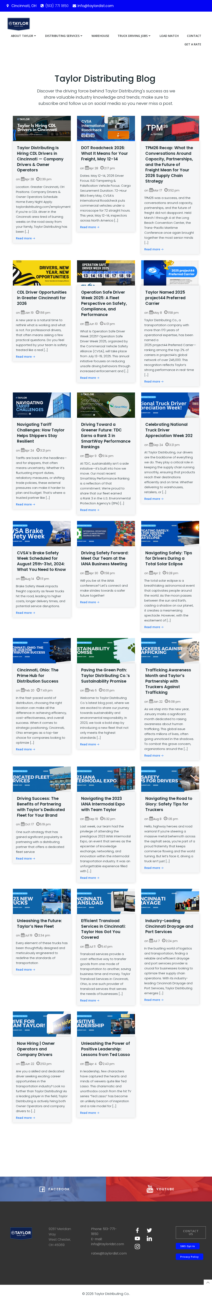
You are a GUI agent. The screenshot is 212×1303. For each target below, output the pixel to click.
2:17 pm (109, 168)
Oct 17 (29, 824)
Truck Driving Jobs (133, 36)
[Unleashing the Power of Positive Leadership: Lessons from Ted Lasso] (106, 1024)
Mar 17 (157, 190)
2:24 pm (172, 941)
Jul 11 (92, 947)
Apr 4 (93, 1064)
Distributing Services (62, 36)
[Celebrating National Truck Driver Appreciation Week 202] (170, 404)
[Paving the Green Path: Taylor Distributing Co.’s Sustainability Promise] (106, 650)
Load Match (169, 36)
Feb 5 (93, 690)
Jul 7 (156, 941)
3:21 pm (45, 450)
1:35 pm (172, 819)
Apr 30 (93, 573)
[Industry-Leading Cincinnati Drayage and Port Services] (170, 901)
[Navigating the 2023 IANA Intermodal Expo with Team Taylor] (106, 778)
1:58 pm (173, 313)
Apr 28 (29, 179)
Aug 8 (157, 819)
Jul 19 (28, 935)
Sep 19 (93, 819)
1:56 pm (45, 313)
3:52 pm (173, 190)
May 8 (157, 313)
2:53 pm (46, 1064)
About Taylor (22, 36)
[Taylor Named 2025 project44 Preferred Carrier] (170, 272)
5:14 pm (107, 456)
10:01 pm (108, 690)
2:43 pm (108, 1064)
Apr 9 (92, 456)
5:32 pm (109, 819)
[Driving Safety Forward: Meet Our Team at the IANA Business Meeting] (106, 533)
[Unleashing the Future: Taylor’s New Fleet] (42, 901)
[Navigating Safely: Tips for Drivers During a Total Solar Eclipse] (170, 533)
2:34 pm (44, 935)
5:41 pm (106, 947)
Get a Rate (192, 44)
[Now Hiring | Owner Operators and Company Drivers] (42, 1024)
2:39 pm (46, 179)
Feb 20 (29, 690)
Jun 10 (93, 324)
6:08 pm (175, 702)
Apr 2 (156, 573)
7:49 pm (46, 690)
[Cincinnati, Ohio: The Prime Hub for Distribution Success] (42, 650)
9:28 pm (172, 573)
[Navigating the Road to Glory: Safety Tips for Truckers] (170, 778)
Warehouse (100, 36)
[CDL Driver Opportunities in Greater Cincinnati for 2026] (42, 272)
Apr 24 (29, 450)
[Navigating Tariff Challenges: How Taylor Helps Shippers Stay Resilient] (42, 404)
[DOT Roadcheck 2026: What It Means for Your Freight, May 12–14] (106, 128)
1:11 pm (44, 579)
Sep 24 (158, 445)
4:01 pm (109, 324)
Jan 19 (29, 313)
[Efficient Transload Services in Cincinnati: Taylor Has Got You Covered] (106, 901)
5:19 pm (45, 824)
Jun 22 (29, 1064)
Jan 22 (158, 702)
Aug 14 (29, 579)
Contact (194, 36)
